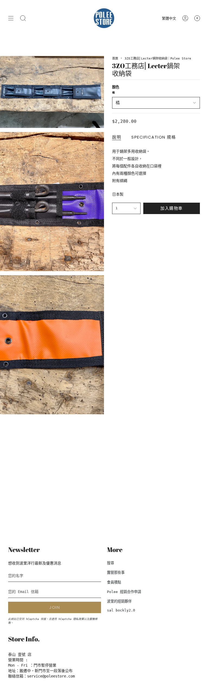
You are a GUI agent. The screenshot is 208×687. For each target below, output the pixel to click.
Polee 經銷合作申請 (124, 592)
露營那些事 (116, 572)
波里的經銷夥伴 (119, 601)
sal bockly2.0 (121, 610)
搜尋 (110, 563)
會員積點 (114, 582)
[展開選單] (10, 18)
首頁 (115, 58)
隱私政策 (78, 618)
